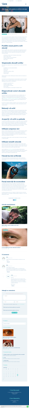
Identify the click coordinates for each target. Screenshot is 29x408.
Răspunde (8, 261)
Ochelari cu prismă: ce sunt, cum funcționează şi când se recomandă (14, 354)
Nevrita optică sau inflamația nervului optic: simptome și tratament (11, 358)
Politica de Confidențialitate (20, 304)
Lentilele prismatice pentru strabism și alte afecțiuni (9, 355)
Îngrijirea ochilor (4, 34)
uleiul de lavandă (10, 149)
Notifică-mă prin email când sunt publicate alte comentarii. (11, 307)
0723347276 (14, 401)
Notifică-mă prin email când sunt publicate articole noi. (11, 310)
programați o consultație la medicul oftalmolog (11, 98)
